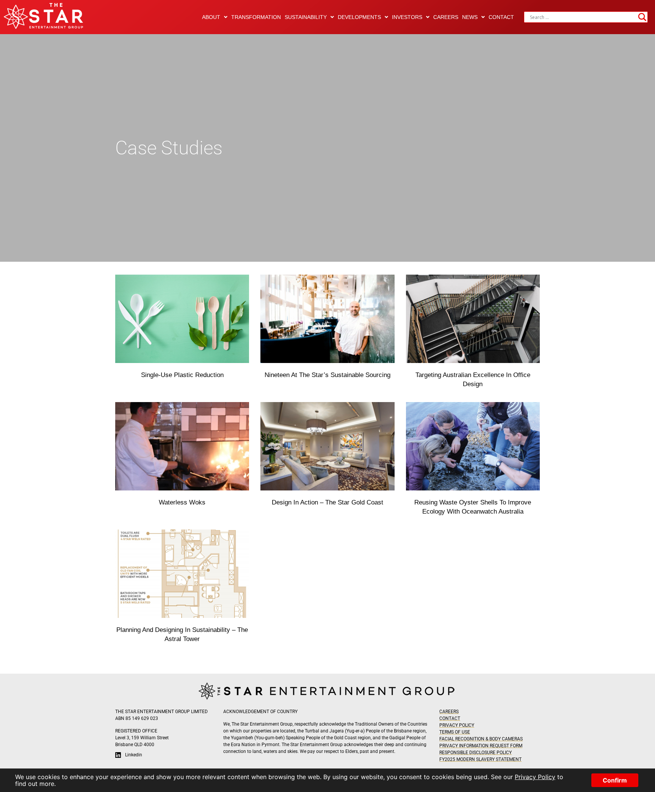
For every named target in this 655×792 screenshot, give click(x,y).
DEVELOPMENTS (359, 17)
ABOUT (211, 17)
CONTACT (501, 17)
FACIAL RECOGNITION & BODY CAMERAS (481, 739)
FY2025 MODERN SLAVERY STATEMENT (480, 759)
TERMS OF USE (454, 732)
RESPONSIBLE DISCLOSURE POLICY (475, 752)
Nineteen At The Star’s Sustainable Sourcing (327, 375)
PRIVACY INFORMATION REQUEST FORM (480, 745)
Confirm (615, 780)
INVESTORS (407, 17)
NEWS (470, 17)
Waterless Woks (182, 502)
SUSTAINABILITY (306, 17)
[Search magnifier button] (642, 17)
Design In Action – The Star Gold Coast (327, 502)
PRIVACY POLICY (456, 725)
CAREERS (445, 17)
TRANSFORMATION (256, 17)
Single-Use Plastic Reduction (182, 375)
